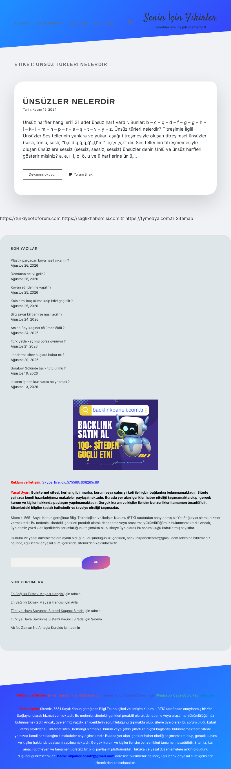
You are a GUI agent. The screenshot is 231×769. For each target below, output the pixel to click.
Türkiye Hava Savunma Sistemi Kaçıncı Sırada (47, 611)
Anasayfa (21, 23)
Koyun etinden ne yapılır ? (31, 287)
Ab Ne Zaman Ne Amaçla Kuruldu (37, 627)
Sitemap (184, 218)
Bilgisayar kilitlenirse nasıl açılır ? (36, 314)
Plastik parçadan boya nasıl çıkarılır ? (40, 260)
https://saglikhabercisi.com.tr (93, 218)
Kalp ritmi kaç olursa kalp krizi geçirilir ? (42, 301)
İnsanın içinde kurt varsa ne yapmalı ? (40, 382)
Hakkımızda (103, 23)
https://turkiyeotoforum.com (30, 218)
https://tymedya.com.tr (149, 218)
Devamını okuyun (45, 176)
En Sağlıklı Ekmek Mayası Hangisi (37, 594)
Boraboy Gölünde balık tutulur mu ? (38, 368)
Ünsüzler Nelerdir (69, 101)
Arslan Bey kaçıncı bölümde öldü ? (38, 328)
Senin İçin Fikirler (180, 17)
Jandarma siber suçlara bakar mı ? (37, 355)
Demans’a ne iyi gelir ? (28, 274)
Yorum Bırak (83, 174)
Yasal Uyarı (78, 23)
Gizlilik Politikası (49, 23)
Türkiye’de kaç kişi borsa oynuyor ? (38, 341)
